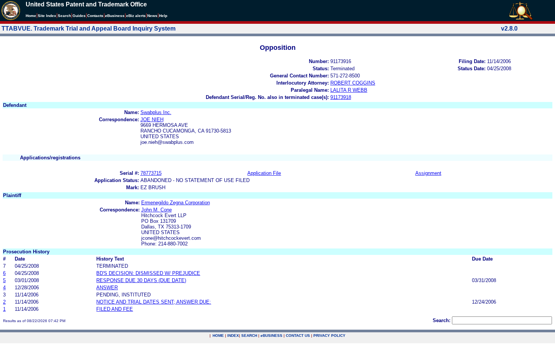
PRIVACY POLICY (329, 335)
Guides (79, 16)
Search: (441, 320)
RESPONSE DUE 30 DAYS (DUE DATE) (141, 280)
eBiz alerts (136, 16)
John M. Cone (156, 210)
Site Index (47, 16)
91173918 (340, 97)
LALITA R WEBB (348, 90)
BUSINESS (271, 335)
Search (64, 16)
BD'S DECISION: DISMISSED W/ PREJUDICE (148, 273)
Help (163, 16)
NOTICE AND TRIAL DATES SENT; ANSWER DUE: (153, 302)
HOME (218, 335)
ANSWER (107, 287)
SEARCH (249, 335)
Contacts (95, 16)
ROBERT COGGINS (352, 83)
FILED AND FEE (114, 309)
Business (115, 16)
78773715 (151, 173)
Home (31, 16)
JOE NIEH (151, 119)
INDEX (233, 335)
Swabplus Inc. (155, 112)
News (152, 16)
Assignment (428, 173)
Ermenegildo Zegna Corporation (175, 202)
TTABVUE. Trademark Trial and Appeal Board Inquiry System (89, 28)
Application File (264, 173)
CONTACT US (298, 335)
